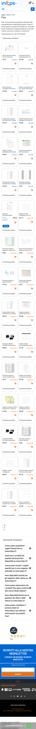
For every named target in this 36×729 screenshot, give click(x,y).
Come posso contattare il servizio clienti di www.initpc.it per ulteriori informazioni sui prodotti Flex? (15, 610)
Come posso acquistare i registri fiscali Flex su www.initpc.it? (15, 548)
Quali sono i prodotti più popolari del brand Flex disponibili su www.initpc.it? (16, 558)
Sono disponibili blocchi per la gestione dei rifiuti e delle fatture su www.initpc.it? (17, 598)
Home (3, 15)
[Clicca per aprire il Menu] (3, 9)
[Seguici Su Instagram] (14, 696)
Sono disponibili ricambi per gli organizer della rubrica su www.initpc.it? (16, 578)
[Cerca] (33, 9)
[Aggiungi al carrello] (15, 63)
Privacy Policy (14, 705)
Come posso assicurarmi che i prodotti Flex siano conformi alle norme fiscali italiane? (17, 588)
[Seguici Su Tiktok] (21, 696)
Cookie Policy (21, 705)
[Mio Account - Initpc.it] (33, 3)
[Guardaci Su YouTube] (17, 696)
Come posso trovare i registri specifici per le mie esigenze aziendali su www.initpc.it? (17, 568)
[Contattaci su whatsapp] (24, 696)
